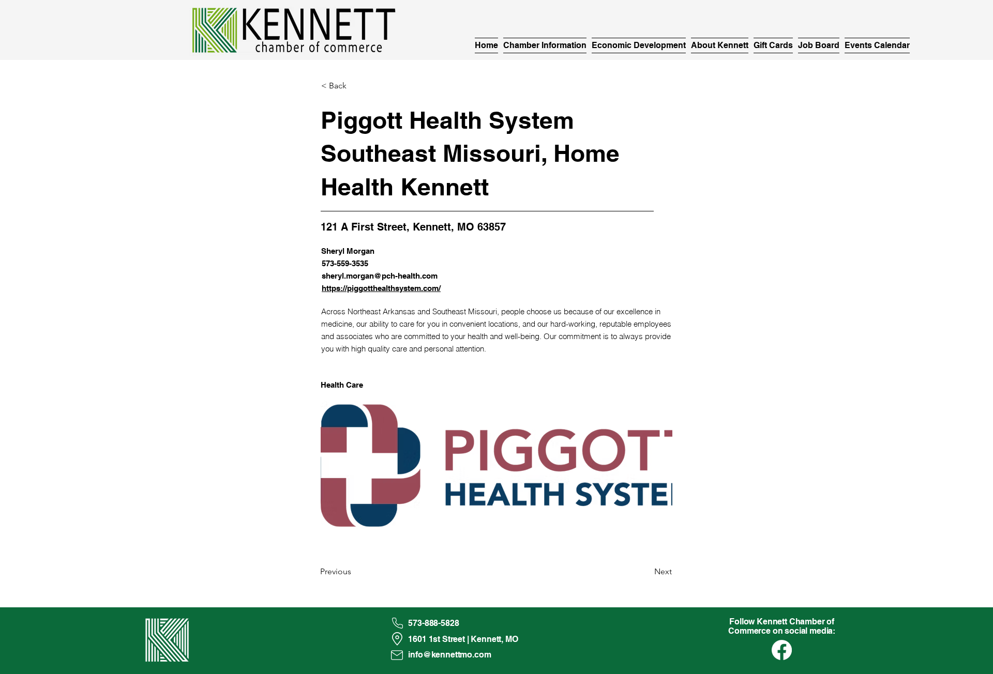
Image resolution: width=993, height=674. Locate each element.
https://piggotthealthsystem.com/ (381, 288)
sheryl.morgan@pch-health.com (380, 275)
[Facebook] (782, 650)
